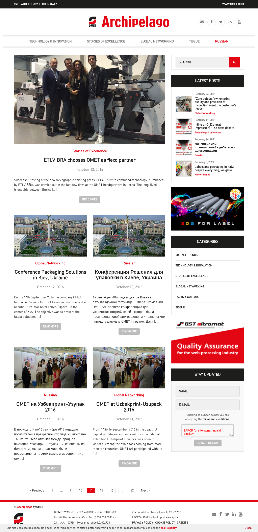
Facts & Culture (187, 297)
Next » (145, 490)
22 (132, 490)
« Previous (36, 490)
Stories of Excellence (106, 41)
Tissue (194, 41)
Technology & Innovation (50, 41)
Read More (89, 199)
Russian (222, 41)
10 (80, 490)
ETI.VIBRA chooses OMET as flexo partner (90, 160)
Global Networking (157, 41)
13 (111, 490)
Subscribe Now (207, 443)
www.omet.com (233, 4)
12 (101, 490)
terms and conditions (216, 419)
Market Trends (187, 255)
